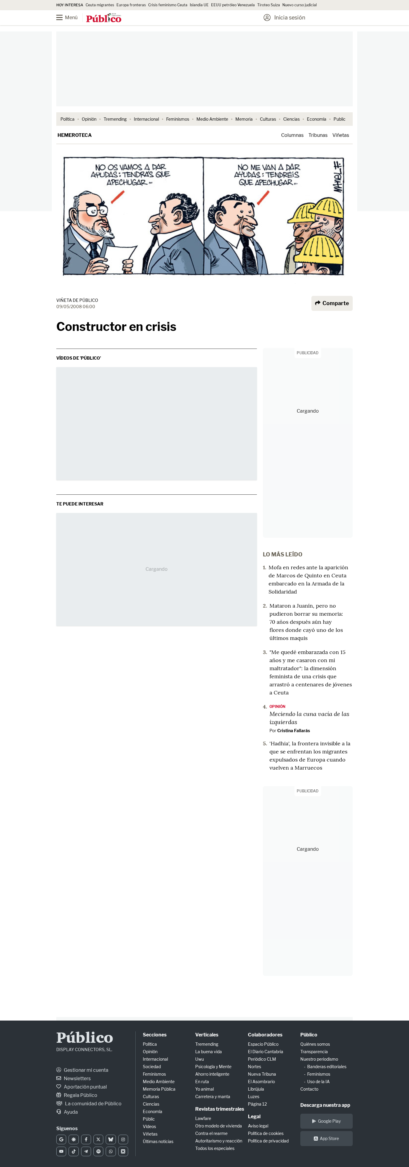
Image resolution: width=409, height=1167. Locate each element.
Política (67, 119)
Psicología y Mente (213, 1066)
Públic (149, 1118)
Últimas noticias (158, 1141)
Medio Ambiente (212, 119)
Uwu (199, 1059)
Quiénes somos (315, 1044)
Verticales (206, 1035)
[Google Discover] (73, 1139)
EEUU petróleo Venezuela (233, 5)
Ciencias (291, 119)
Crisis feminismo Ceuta (167, 5)
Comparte (335, 303)
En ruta (202, 1081)
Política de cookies (266, 1133)
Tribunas (318, 135)
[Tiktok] (73, 1151)
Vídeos (149, 1126)
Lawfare (203, 1118)
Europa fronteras (131, 5)
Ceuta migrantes (100, 5)
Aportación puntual (85, 1087)
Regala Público (80, 1095)
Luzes (253, 1096)
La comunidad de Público (93, 1104)
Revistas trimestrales (219, 1109)
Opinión (89, 119)
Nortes (254, 1066)
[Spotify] (98, 1151)
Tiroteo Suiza (268, 5)
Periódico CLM (262, 1059)
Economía (316, 119)
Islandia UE (199, 5)
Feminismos (177, 119)
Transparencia (314, 1051)
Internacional (146, 119)
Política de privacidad (268, 1140)
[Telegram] (86, 1151)
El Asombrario (261, 1081)
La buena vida (208, 1051)
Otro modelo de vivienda (218, 1125)
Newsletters (77, 1078)
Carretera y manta (212, 1096)
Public (340, 119)
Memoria (244, 119)
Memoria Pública (159, 1089)
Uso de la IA (318, 1081)
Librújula (256, 1089)
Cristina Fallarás (293, 730)
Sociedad (152, 1066)
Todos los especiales (214, 1148)
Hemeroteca (74, 135)
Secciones (154, 1035)
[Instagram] (123, 1139)
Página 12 (257, 1104)
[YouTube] (61, 1151)
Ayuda (70, 1112)
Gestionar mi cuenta (85, 1070)
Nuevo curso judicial (299, 5)
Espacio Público (263, 1044)
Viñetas (340, 135)
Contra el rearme (211, 1133)
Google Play (329, 1121)
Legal (254, 1116)
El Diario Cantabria (265, 1051)
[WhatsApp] (111, 1151)
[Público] (103, 18)
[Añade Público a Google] (61, 1139)
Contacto (309, 1089)
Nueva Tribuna (262, 1074)
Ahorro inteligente (212, 1074)
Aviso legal (258, 1125)
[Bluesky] (111, 1139)
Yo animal (204, 1089)
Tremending (115, 119)
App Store (329, 1138)
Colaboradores (265, 1035)
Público (84, 1038)
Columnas (292, 135)
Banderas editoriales (326, 1066)
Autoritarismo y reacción (218, 1140)
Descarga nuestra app (325, 1105)
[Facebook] (86, 1139)
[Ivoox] (123, 1151)
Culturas (268, 119)
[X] (98, 1139)
